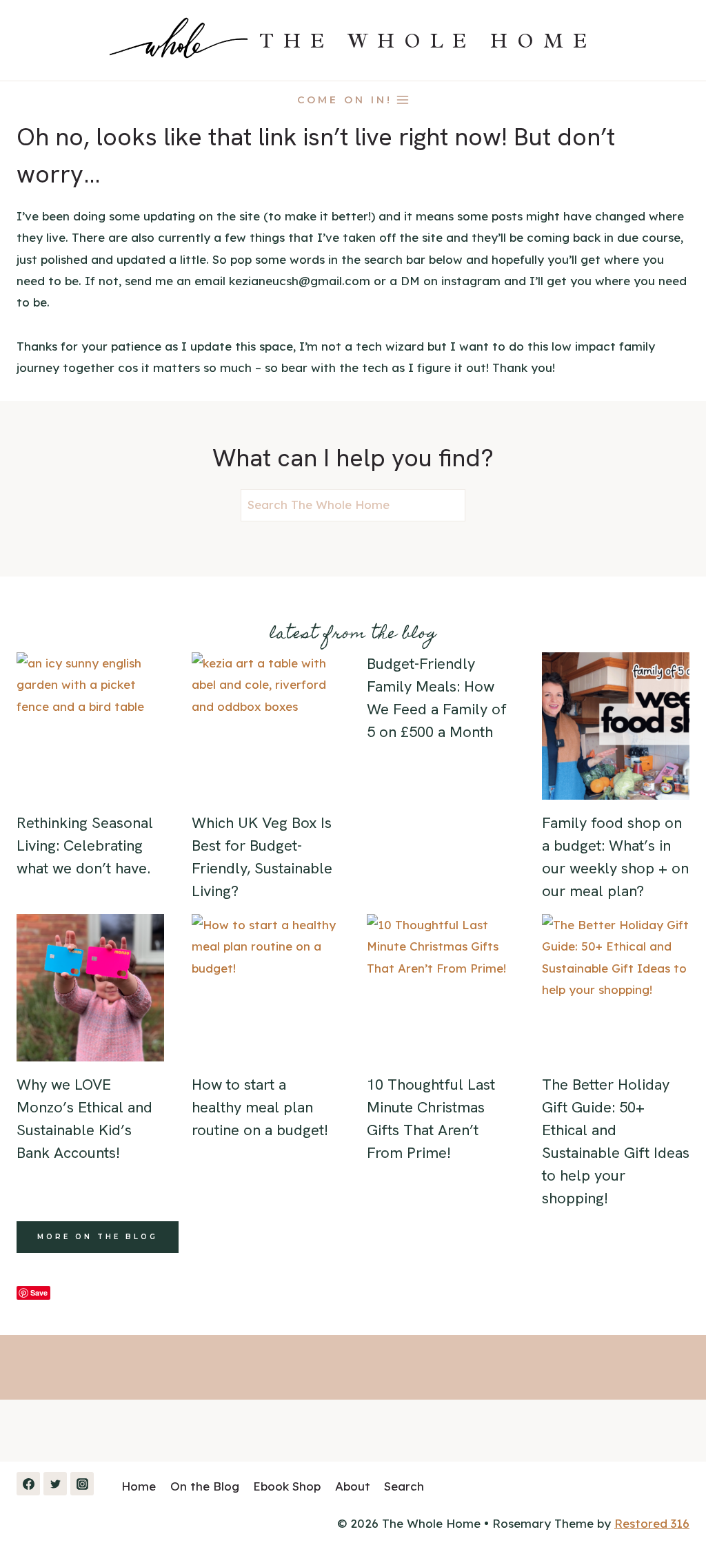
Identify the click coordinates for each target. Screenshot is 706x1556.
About (352, 1486)
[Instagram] (82, 1483)
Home (138, 1486)
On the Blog (204, 1486)
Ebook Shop (287, 1486)
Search (404, 1486)
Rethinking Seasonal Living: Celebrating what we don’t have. (85, 845)
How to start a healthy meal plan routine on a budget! (260, 1107)
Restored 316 (651, 1523)
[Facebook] (28, 1483)
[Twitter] (55, 1483)
